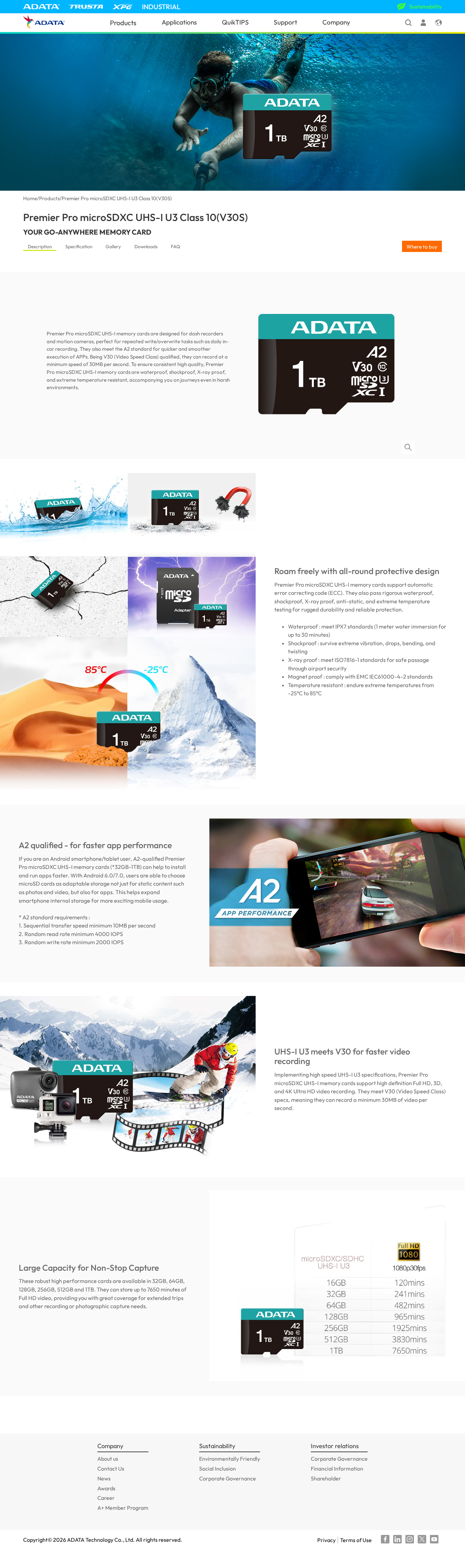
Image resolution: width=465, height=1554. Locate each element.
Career (106, 1497)
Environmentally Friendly (229, 1458)
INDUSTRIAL (161, 7)
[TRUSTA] (86, 6)
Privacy (326, 1540)
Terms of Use (356, 1540)
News (104, 1478)
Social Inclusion (217, 1468)
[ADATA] (41, 6)
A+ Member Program (122, 1507)
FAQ (175, 246)
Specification (78, 246)
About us (107, 1458)
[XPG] (122, 6)
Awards (106, 1488)
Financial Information (337, 1468)
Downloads (146, 246)
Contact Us (110, 1468)
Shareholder (326, 1478)
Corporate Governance (227, 1478)
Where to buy (421, 246)
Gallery (113, 246)
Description (40, 246)
